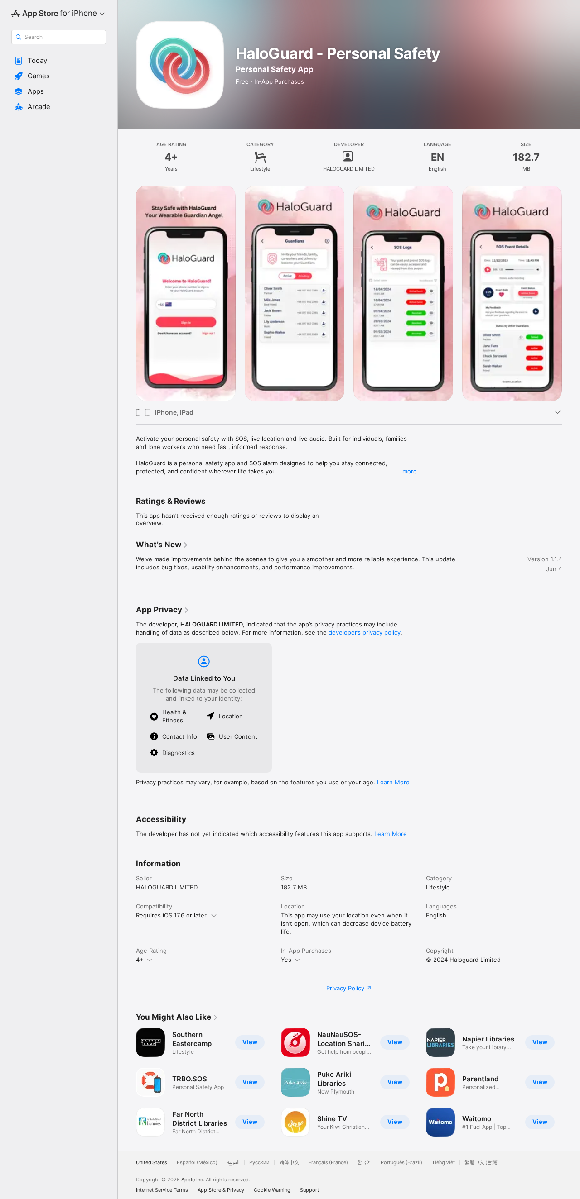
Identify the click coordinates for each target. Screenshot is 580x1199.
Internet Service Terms (162, 1190)
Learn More (393, 782)
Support (309, 1190)
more (409, 471)
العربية (233, 1162)
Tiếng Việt (443, 1162)
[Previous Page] (127, 293)
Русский (259, 1162)
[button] (59, 60)
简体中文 (289, 1162)
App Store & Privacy (221, 1190)
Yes (286, 959)
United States (151, 1162)
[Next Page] (571, 293)
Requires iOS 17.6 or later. (172, 915)
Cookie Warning (272, 1190)
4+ (140, 959)
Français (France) (328, 1162)
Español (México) (197, 1162)
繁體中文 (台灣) (481, 1162)
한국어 (364, 1162)
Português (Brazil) (401, 1162)
